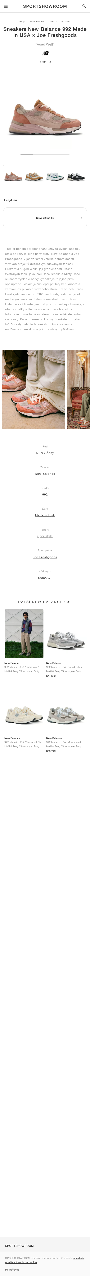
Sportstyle (45, 536)
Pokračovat (12, 1269)
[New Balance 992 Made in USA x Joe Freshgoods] (13, 175)
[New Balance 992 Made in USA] (34, 175)
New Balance (37, 21)
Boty (22, 21)
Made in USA (45, 515)
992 (52, 21)
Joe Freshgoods (45, 557)
